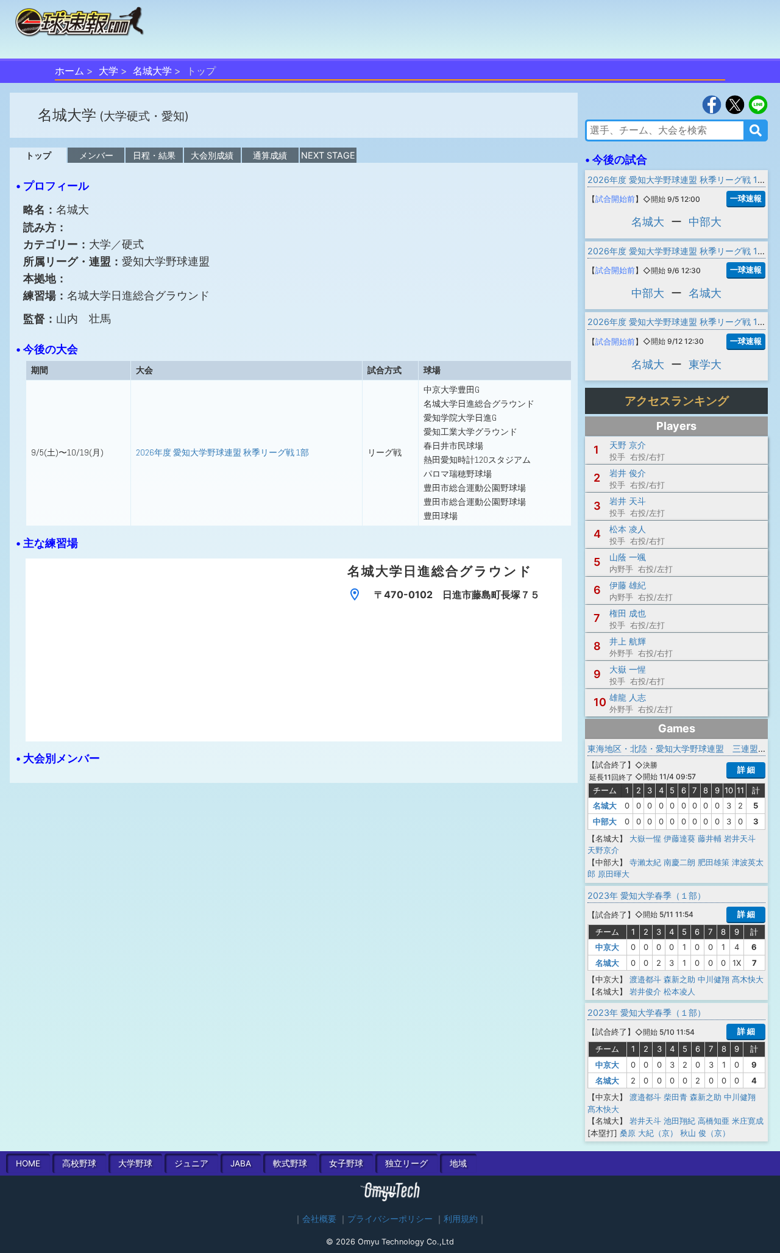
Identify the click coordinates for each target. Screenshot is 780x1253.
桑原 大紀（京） (649, 1133)
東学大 (705, 364)
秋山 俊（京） (705, 1133)
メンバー (96, 155)
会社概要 (319, 1219)
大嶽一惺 (645, 838)
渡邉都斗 (645, 979)
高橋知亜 (713, 1121)
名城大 (647, 221)
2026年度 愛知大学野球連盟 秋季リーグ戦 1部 (222, 452)
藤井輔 (710, 838)
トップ (38, 155)
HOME (28, 1163)
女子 (346, 1163)
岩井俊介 (645, 991)
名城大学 (152, 71)
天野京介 (603, 850)
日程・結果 (154, 155)
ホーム (69, 71)
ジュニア (191, 1163)
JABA (240, 1163)
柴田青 (675, 1097)
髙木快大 (748, 979)
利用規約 (461, 1219)
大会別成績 (212, 155)
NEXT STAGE (328, 155)
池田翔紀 (679, 1121)
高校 (79, 1163)
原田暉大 (613, 874)
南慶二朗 (679, 862)
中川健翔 (713, 979)
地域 (458, 1163)
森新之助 (679, 979)
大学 (108, 71)
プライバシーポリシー (390, 1219)
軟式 (290, 1163)
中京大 (607, 947)
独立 (406, 1163)
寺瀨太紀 (645, 862)
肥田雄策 (713, 862)
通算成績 (270, 155)
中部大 (705, 221)
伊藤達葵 (679, 838)
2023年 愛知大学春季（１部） (646, 895)
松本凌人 (679, 991)
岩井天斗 (740, 838)
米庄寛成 (748, 1121)
